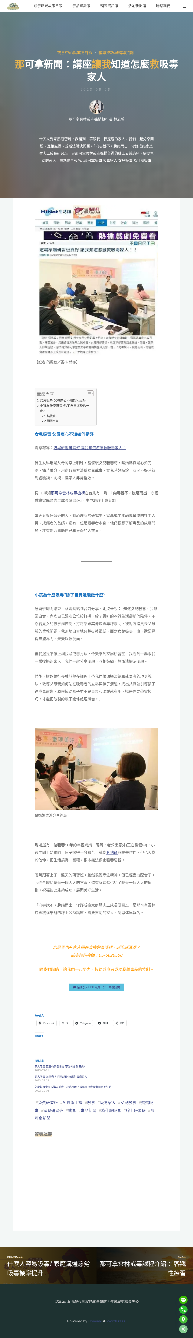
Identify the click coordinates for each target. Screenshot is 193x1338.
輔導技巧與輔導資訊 (116, 52)
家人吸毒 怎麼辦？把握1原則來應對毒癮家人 (61, 1076)
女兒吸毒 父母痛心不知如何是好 (63, 400)
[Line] (183, 1300)
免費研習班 (48, 1102)
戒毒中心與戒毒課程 (75, 52)
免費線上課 (72, 1102)
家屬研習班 (53, 1110)
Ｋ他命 (112, 852)
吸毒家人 (108, 1102)
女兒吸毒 (128, 1102)
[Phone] (183, 1309)
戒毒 (72, 1110)
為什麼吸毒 (111, 1110)
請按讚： (52, 416)
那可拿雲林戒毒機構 (68, 493)
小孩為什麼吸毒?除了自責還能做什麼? (64, 408)
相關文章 (52, 421)
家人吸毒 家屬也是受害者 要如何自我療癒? (60, 1066)
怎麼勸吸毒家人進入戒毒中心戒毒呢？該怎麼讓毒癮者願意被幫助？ (74, 1087)
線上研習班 (136, 1110)
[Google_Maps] (183, 1319)
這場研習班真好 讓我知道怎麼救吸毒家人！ (90, 447)
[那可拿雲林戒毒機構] (13, 6)
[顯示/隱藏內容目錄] (88, 393)
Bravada (94, 1321)
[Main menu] (182, 6)
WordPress (115, 1321)
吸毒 (91, 1102)
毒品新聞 (88, 1110)
